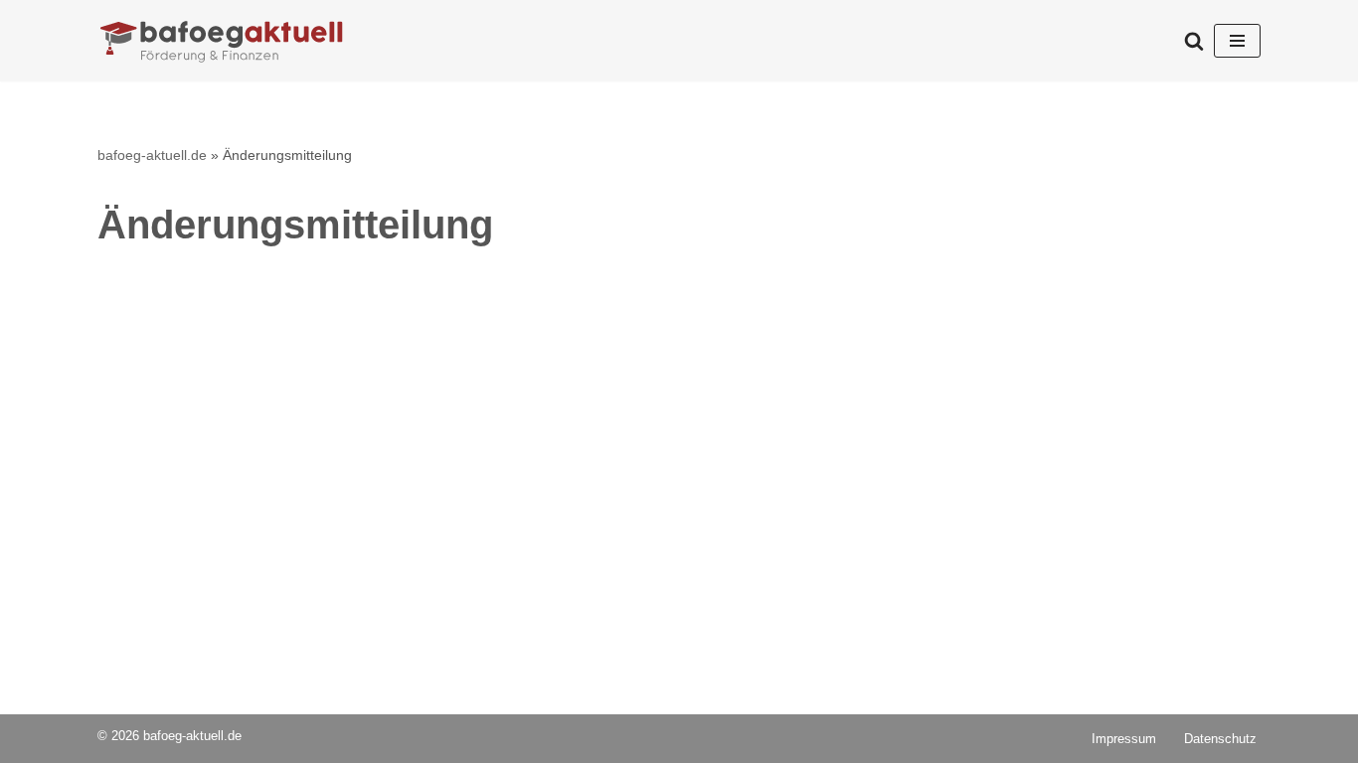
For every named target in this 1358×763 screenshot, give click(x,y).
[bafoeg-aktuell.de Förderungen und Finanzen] (221, 41)
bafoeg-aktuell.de (152, 155)
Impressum (1124, 739)
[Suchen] (1194, 41)
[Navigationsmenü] (1237, 41)
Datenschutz (1220, 739)
